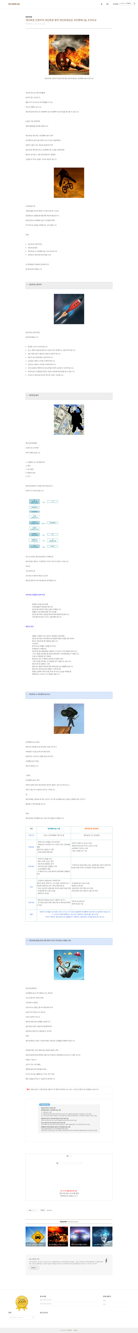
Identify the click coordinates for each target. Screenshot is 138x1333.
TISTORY (69, 1330)
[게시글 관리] (35, 1210)
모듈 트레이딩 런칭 (45, 1300)
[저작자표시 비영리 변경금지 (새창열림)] (49, 1210)
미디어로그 (116, 4)
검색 (33, 1317)
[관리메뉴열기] (134, 3)
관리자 (75, 1330)
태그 (107, 4)
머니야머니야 (14, 4)
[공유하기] (33, 1210)
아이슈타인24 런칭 (45, 1304)
